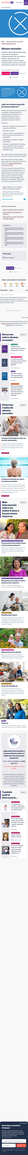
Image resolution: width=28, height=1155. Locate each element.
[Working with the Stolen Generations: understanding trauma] (4, 349)
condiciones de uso (7, 323)
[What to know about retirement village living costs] (4, 363)
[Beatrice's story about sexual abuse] (14, 467)
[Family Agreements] (14, 672)
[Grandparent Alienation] (14, 638)
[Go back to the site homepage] (7, 2)
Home (2, 41)
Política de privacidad (7, 1150)
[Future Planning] (14, 601)
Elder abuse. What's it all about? (14, 41)
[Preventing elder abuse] (14, 529)
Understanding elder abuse (8, 43)
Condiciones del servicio (20, 1150)
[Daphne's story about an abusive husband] (14, 426)
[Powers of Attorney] (14, 709)
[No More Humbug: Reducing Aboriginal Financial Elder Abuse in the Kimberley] (4, 391)
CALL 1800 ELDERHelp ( (12, 761)
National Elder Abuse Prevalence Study (11, 164)
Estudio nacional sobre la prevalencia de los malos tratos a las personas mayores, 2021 (14, 229)
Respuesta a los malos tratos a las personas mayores (13, 217)
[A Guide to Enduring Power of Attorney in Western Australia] (4, 376)
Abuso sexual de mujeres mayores (13, 209)
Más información (6, 1137)
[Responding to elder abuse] (14, 567)
